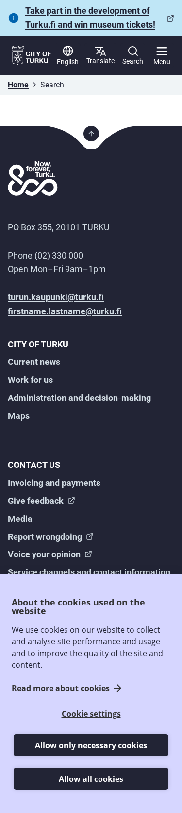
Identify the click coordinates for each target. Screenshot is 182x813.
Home (18, 84)
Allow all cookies (91, 779)
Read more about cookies (61, 688)
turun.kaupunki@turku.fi (56, 297)
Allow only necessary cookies (91, 745)
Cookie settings (91, 714)
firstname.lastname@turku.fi (65, 311)
